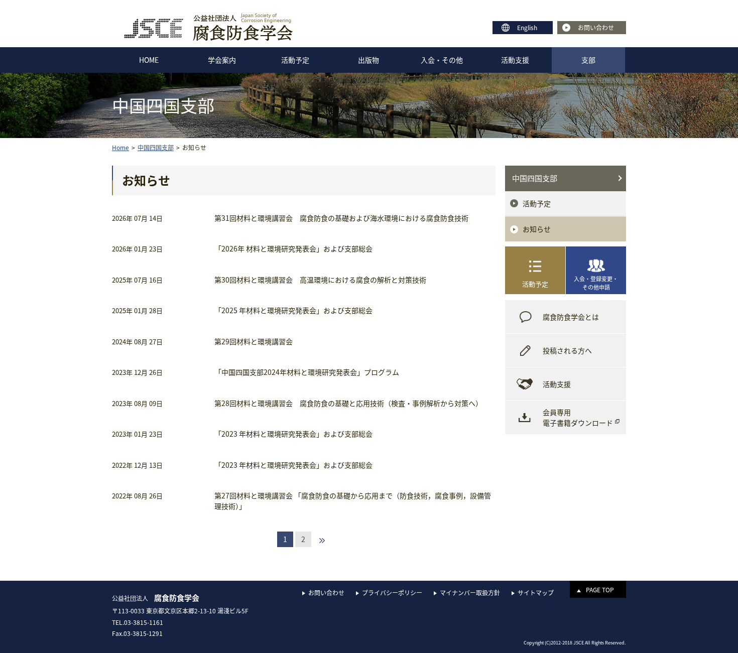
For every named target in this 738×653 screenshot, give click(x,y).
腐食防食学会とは (571, 317)
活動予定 (295, 60)
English (527, 27)
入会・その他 (442, 60)
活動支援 (515, 60)
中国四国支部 (534, 178)
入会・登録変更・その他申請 (596, 283)
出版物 (368, 60)
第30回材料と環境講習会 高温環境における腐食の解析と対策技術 (320, 280)
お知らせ (537, 229)
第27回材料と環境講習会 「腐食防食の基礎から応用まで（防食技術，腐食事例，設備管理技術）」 (352, 500)
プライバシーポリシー (392, 592)
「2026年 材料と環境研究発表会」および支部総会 (293, 248)
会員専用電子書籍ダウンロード (578, 417)
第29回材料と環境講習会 (253, 341)
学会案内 (222, 60)
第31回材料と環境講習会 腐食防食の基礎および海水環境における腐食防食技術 (341, 218)
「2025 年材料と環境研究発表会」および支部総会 (293, 310)
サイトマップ (536, 592)
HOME (149, 60)
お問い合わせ (596, 27)
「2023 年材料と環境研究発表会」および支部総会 (293, 434)
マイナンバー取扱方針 (470, 592)
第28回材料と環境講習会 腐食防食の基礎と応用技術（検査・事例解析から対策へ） (348, 403)
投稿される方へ (567, 350)
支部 (588, 60)
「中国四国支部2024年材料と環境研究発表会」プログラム (306, 372)
